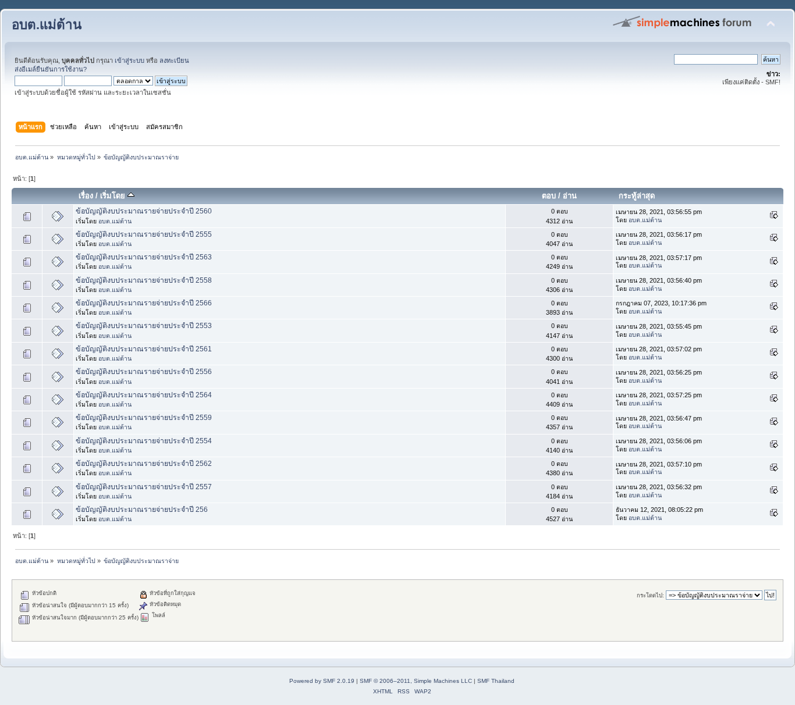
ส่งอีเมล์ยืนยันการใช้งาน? (51, 69)
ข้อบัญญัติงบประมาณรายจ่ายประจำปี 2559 (144, 418)
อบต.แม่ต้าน (46, 24)
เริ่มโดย (113, 195)
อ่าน (570, 195)
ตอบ (549, 195)
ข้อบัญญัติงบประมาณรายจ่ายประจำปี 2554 (144, 441)
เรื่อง (86, 195)
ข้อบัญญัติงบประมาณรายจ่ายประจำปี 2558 (144, 280)
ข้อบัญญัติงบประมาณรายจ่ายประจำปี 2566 (144, 303)
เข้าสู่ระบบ (129, 60)
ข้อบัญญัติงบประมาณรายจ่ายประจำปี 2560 (144, 211)
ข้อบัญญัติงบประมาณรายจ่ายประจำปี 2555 (144, 234)
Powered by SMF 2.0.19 (321, 681)
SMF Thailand (495, 681)
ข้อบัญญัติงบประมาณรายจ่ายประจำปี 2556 (144, 372)
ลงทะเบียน (174, 60)
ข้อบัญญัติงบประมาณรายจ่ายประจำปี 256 (142, 509)
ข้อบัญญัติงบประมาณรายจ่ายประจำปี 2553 (144, 326)
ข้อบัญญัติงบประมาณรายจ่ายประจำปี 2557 (144, 487)
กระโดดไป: (650, 595)
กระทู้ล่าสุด (637, 195)
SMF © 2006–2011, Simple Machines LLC (416, 681)
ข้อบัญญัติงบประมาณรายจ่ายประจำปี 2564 (144, 395)
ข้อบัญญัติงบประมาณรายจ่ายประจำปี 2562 (144, 464)
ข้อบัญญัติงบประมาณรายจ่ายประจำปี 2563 (144, 257)
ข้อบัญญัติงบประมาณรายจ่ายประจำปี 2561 (144, 349)
